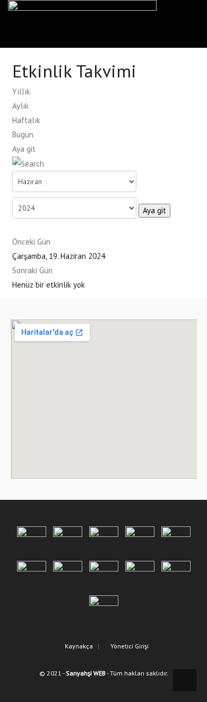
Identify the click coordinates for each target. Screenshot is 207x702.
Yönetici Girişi (129, 646)
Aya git (24, 149)
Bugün (22, 134)
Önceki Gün (31, 242)
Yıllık (21, 91)
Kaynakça (78, 646)
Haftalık (26, 120)
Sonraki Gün (32, 270)
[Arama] (28, 163)
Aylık (20, 106)
